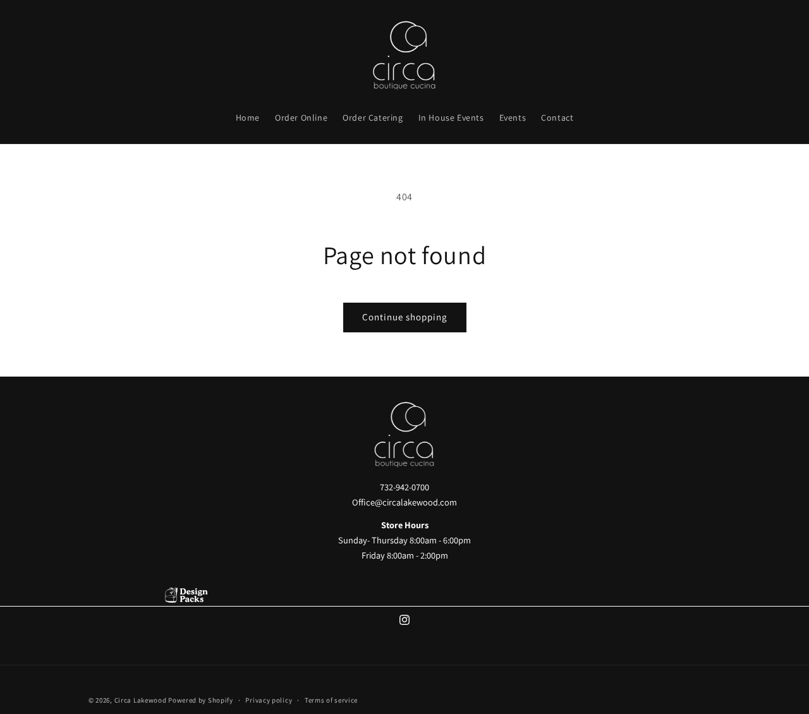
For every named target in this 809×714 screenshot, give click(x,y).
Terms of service (331, 699)
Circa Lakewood (140, 700)
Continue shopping (404, 317)
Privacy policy (268, 699)
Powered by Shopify (200, 700)
